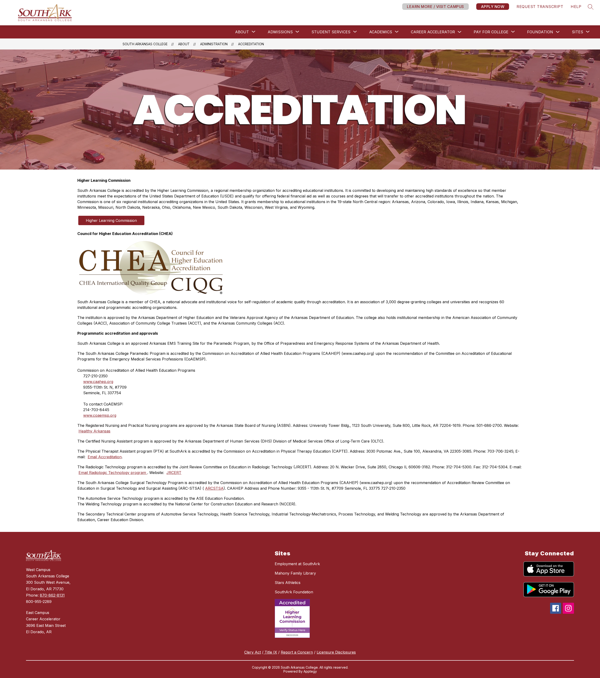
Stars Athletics (287, 582)
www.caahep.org (98, 381)
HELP (576, 6)
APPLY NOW (493, 6)
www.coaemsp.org (99, 415)
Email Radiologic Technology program (113, 472)
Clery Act (252, 652)
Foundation (540, 32)
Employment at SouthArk (297, 563)
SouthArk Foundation (294, 592)
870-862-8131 (52, 595)
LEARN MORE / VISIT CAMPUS (435, 6)
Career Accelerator (433, 32)
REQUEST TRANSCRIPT (540, 6)
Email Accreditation (105, 457)
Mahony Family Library (295, 573)
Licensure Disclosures (336, 652)
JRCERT (173, 472)
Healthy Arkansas (94, 431)
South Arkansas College (145, 44)
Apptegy (310, 671)
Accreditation (251, 44)
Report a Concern (297, 652)
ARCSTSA (214, 488)
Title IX (270, 652)
